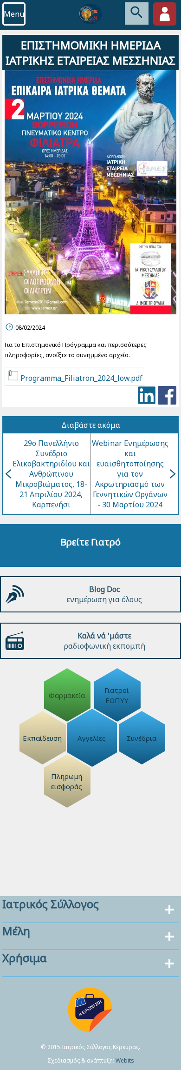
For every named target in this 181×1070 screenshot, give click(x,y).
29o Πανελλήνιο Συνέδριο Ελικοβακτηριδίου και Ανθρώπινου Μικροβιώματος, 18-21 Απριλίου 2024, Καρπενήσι (51, 474)
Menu (14, 14)
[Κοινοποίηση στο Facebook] (167, 396)
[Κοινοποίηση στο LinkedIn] (146, 396)
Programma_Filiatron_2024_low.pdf (80, 378)
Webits (125, 1060)
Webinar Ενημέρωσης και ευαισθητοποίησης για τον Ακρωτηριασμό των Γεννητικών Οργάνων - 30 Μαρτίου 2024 (130, 474)
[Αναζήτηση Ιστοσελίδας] (137, 13)
